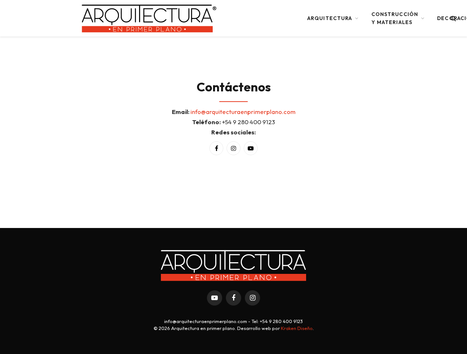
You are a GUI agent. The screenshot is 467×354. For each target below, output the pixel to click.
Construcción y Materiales (394, 18)
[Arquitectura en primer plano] (149, 18)
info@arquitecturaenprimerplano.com (243, 111)
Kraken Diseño (297, 328)
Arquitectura (329, 18)
